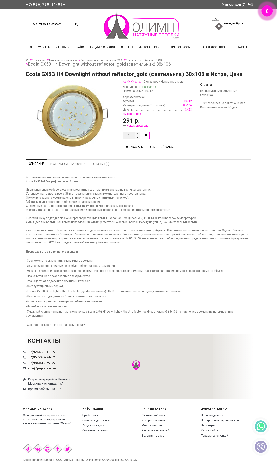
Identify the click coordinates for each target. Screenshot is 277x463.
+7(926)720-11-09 (41, 352)
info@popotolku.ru (42, 368)
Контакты (239, 47)
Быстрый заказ (163, 147)
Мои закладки (152, 425)
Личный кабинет (153, 415)
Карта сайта (210, 430)
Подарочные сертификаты (220, 420)
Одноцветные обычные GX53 (144, 60)
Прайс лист (90, 415)
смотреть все (132, 113)
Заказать (135, 147)
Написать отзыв (172, 81)
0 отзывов (150, 81)
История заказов (154, 420)
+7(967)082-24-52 (41, 357)
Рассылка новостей (156, 430)
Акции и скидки (102, 47)
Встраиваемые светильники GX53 (102, 60)
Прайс (79, 47)
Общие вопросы (177, 47)
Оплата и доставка (211, 47)
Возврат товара (153, 435)
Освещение (39, 60)
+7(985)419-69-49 (41, 363)
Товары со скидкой (214, 435)
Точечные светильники (63, 60)
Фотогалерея (149, 47)
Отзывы (127, 47)
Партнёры (208, 425)
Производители (212, 415)
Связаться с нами (95, 430)
